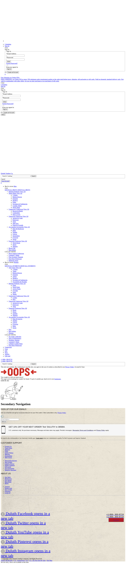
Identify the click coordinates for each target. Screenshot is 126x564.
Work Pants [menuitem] (16, 287)
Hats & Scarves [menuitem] (17, 319)
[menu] (63, 22)
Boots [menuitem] (14, 310)
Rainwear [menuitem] (16, 220)
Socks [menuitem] (14, 239)
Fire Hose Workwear (15, 259)
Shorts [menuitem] (15, 294)
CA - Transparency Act (21, 560)
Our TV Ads (8, 490)
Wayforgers (8, 479)
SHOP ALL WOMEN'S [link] (12, 266)
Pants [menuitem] (14, 285)
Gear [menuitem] (6, 349)
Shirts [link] (15, 193)
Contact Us (8, 446)
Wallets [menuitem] (15, 232)
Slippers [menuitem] (15, 246)
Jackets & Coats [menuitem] (18, 218)
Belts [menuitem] (14, 230)
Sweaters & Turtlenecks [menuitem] (20, 204)
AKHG (7, 483)
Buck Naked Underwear (16, 253)
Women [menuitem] (16, 262)
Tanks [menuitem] (14, 271)
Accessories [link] (20, 227)
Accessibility (8, 456)
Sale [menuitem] (6, 351)
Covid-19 (7, 493)
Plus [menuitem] (10, 329)
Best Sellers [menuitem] (12, 250)
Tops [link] (14, 267)
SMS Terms (8, 457)
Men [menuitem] (15, 186)
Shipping (7, 449)
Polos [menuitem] (14, 202)
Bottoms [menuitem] (11, 191)
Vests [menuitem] (14, 222)
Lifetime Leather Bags (16, 344)
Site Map (49, 560)
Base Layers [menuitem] (16, 214)
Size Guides (8, 462)
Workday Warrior (14, 340)
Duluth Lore (8, 488)
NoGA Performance (15, 338)
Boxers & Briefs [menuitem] (18, 211)
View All (22, 191)
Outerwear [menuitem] (12, 216)
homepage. (57, 379)
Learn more (39, 438)
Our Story (8, 477)
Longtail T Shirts (14, 255)
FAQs (6, 451)
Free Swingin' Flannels (16, 257)
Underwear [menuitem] (12, 209)
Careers (7, 486)
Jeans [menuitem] (14, 292)
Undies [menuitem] (15, 298)
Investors (7, 491)
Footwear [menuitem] (12, 241)
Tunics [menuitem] (15, 276)
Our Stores (8, 480)
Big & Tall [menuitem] (12, 248)
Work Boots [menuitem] (16, 243)
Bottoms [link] (17, 191)
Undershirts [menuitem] (16, 213)
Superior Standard (10, 470)
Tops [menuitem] (10, 267)
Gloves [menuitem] (15, 234)
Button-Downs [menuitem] (17, 197)
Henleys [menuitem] (15, 200)
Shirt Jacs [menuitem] (16, 223)
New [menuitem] (6, 352)
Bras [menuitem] (14, 299)
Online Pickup (9, 453)
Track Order (8, 448)
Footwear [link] (18, 241)
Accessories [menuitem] (12, 227)
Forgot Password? (12, 63)
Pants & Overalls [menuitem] (18, 225)
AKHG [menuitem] (7, 354)
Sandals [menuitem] (15, 313)
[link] (65, 41)
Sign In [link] (7, 46)
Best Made (8, 482)
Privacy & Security (7, 560)
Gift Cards (8, 467)
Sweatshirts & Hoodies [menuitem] (20, 282)
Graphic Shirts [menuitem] (17, 206)
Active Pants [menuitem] (16, 289)
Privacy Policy (69, 367)
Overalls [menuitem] (15, 290)
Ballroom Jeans (13, 260)
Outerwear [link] (19, 216)
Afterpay (7, 454)
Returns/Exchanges (11, 460)
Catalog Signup (9, 464)
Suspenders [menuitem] (16, 236)
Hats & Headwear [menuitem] (18, 229)
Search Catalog (7, 176)
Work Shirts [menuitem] (16, 207)
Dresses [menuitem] (11, 333)
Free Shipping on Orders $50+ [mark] (10, 77)
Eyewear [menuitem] (15, 237)
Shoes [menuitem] (14, 245)
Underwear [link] (19, 209)
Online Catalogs (10, 465)
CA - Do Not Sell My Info (37, 560)
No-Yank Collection (15, 336)
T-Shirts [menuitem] (15, 195)
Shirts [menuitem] (11, 193)
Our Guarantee (9, 468)
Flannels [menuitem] (15, 199)
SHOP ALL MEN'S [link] (11, 190)
